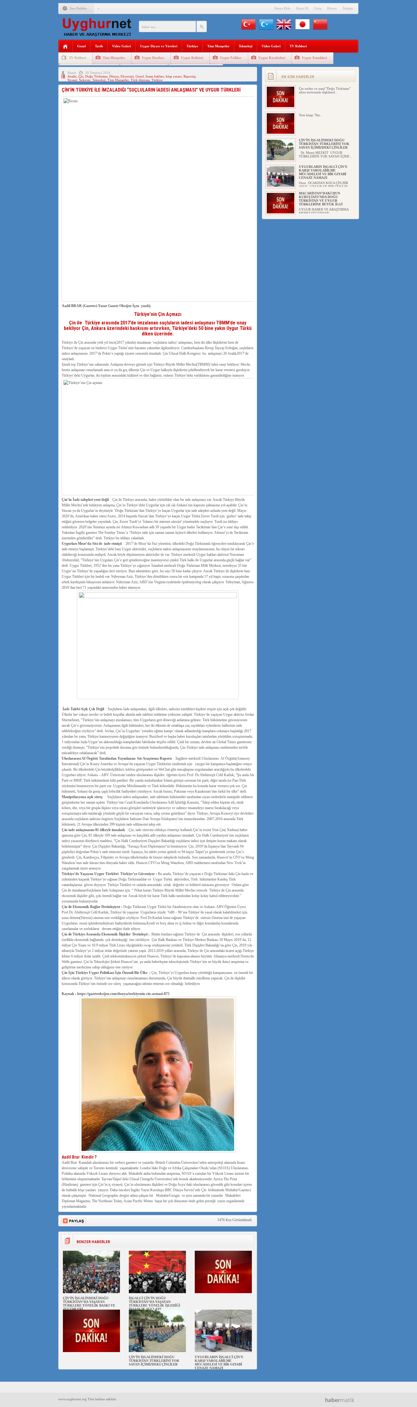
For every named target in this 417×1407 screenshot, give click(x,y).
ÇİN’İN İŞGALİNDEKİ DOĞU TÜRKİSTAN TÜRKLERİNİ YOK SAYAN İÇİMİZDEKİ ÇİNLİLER (154, 1360)
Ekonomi (127, 76)
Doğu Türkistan (96, 76)
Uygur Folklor (230, 58)
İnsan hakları (155, 76)
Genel (81, 46)
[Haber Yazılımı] (342, 1399)
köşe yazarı (174, 76)
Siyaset (72, 80)
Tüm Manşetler (218, 46)
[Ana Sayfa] (65, 46)
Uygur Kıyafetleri (272, 58)
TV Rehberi (298, 46)
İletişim (348, 8)
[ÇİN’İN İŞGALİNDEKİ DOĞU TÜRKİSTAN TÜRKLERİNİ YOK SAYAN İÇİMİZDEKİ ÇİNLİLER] (157, 1351)
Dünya (114, 76)
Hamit (71, 72)
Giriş (317, 8)
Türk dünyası (140, 80)
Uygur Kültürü (192, 58)
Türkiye (192, 46)
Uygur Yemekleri (314, 58)
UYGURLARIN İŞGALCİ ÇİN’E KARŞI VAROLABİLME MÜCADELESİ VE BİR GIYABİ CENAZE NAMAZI (219, 1362)
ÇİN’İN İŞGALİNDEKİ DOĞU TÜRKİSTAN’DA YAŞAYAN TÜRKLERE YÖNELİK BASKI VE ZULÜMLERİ (89, 1303)
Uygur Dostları (153, 58)
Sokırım (84, 80)
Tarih (99, 46)
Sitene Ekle (282, 8)
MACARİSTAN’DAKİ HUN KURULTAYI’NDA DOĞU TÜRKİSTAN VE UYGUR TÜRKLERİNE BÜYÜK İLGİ (321, 198)
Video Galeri (121, 46)
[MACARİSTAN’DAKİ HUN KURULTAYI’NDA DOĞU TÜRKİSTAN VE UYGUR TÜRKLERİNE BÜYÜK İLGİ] (280, 212)
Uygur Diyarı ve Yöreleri (158, 46)
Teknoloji (245, 46)
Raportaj (189, 76)
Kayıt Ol (302, 8)
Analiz (72, 76)
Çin (80, 76)
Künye (332, 8)
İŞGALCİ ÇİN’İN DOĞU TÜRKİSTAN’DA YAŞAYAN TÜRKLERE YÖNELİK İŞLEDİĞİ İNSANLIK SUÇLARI (154, 1303)
